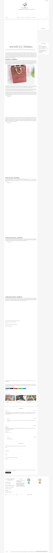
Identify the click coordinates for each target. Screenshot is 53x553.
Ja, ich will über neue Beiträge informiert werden (11, 457)
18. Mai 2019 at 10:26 (9, 419)
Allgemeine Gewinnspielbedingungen (9, 485)
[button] (7, 388)
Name (6, 447)
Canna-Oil (45, 50)
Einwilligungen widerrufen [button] (44, 551)
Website (6, 454)
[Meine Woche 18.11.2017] (31, 398)
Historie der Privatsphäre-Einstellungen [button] (8, 489)
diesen (41, 47)
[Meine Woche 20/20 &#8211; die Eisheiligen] (10, 398)
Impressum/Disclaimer (12, 551)
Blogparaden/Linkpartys (19, 45)
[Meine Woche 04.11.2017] (21, 398)
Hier (5, 324)
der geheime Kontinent (21, 180)
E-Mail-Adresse (7, 450)
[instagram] (6, 551)
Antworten (35, 410)
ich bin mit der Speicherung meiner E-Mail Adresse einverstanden (43, 34)
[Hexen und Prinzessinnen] (26, 9)
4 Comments (22, 48)
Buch (29, 53)
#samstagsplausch (23, 380)
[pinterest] (7, 551)
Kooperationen (27, 17)
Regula (6, 410)
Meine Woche (25, 45)
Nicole (8, 418)
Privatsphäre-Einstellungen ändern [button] (30, 551)
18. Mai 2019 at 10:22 (7, 411)
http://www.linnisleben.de (8, 432)
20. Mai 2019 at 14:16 (7, 426)
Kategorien (33, 17)
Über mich (18, 17)
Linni (6, 425)
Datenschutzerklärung (12, 470)
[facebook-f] (5, 551)
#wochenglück (33, 380)
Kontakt (22, 17)
